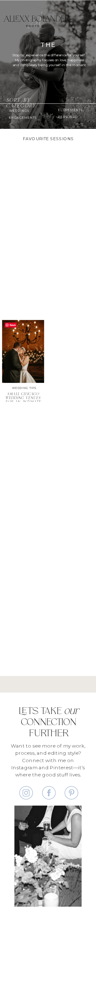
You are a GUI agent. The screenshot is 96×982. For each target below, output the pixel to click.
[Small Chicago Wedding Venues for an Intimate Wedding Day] (23, 351)
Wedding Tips (24, 387)
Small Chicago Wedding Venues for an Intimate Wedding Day (23, 400)
